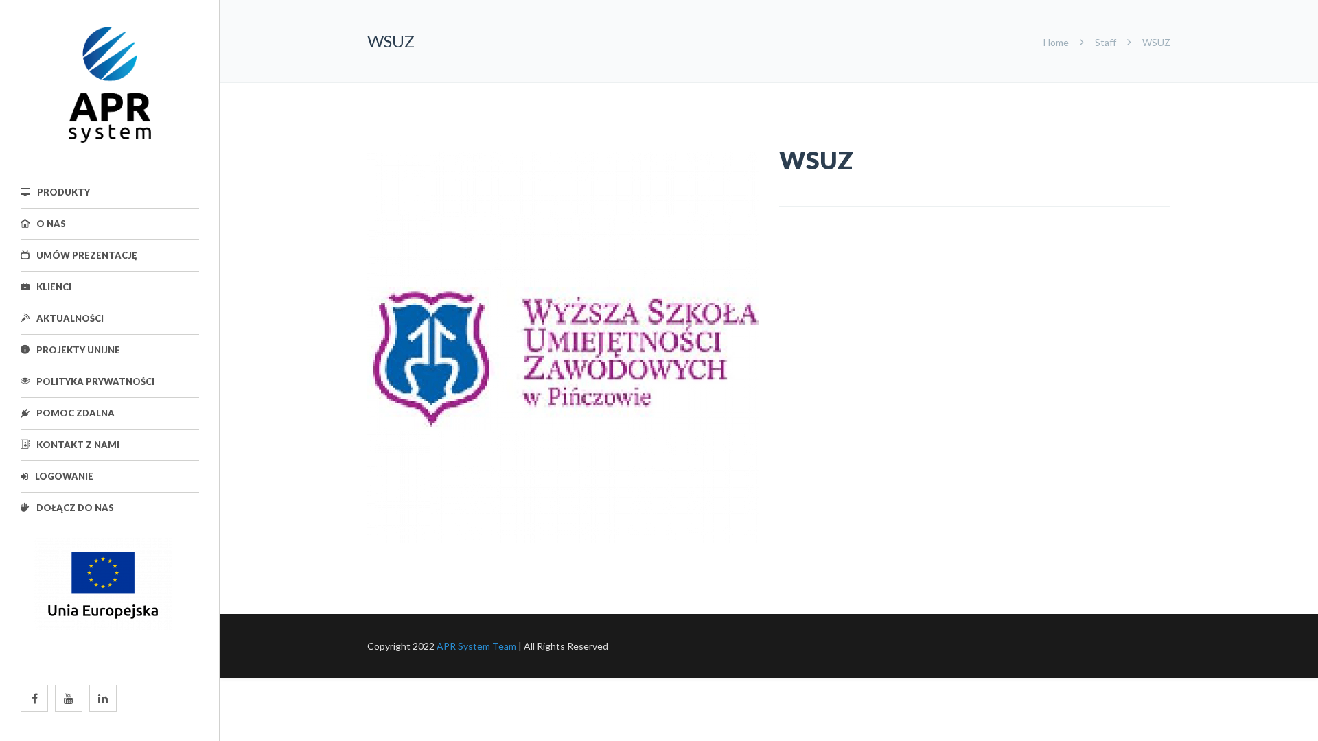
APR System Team (476, 646)
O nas (51, 223)
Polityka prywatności (95, 381)
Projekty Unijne (78, 349)
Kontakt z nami (77, 444)
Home (1057, 42)
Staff (1105, 42)
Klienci (53, 286)
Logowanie (64, 476)
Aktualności (70, 318)
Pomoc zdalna (75, 413)
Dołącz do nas (75, 507)
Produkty (63, 192)
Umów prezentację (86, 255)
